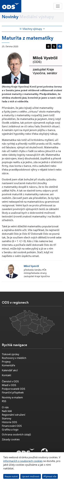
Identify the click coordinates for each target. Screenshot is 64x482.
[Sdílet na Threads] (48, 46)
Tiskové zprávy (10, 354)
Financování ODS (12, 426)
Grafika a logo (10, 429)
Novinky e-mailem (12, 397)
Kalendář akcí (10, 370)
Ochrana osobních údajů (16, 434)
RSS (4, 401)
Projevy (6, 361)
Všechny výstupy (32, 29)
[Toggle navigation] (57, 6)
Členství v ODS (10, 381)
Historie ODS (9, 422)
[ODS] (25, 451)
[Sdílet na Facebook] (59, 46)
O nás (5, 407)
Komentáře (8, 365)
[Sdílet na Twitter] (54, 46)
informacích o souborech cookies (23, 461)
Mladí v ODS (9, 385)
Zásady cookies (11, 439)
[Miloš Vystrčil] (11, 271)
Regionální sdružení (13, 414)
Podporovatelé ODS (13, 389)
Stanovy (6, 418)
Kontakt (6, 375)
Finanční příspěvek (13, 392)
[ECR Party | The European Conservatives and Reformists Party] (44, 452)
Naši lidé (7, 411)
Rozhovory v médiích (14, 358)
